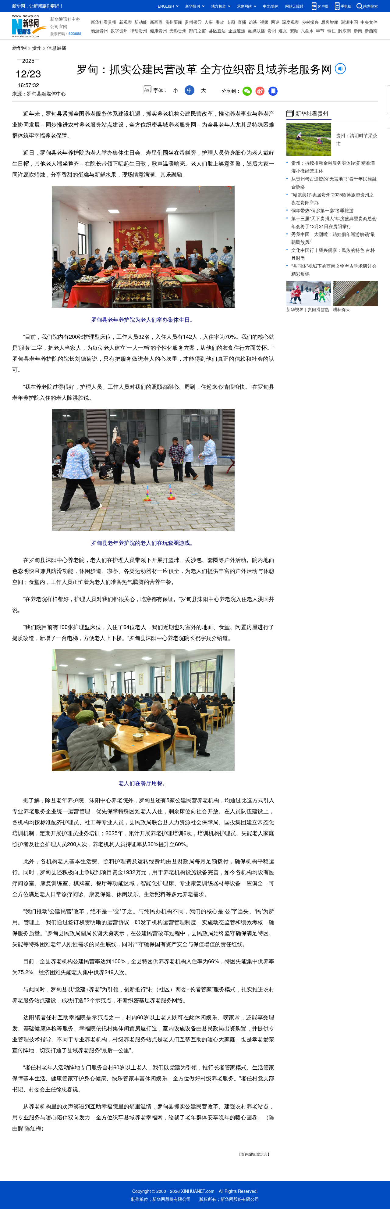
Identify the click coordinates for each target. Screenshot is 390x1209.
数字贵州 (119, 30)
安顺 (294, 30)
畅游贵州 (99, 30)
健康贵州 (158, 30)
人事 (208, 22)
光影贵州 (177, 30)
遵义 (282, 30)
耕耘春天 (341, 309)
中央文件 (369, 22)
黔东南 (344, 30)
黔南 (358, 30)
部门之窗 (197, 30)
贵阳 (272, 30)
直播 (242, 22)
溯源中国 (349, 22)
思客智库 (329, 22)
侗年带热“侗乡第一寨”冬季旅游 (322, 210)
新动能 (140, 22)
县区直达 (217, 30)
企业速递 (236, 30)
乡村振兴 (310, 22)
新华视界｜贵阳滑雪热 (307, 309)
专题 (231, 22)
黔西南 (371, 30)
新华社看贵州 (103, 22)
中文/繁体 (270, 6)
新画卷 (156, 22)
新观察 (125, 22)
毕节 (320, 30)
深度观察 (290, 22)
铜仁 (331, 30)
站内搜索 (370, 6)
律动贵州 (138, 30)
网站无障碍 (294, 6)
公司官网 (58, 26)
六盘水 (307, 30)
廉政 (219, 22)
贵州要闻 (173, 22)
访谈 (253, 22)
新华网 (19, 47)
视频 (264, 22)
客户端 (322, 6)
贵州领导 (193, 22)
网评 (275, 22)
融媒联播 (256, 30)
